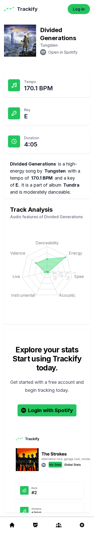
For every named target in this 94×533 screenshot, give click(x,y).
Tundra (71, 185)
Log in (79, 9)
